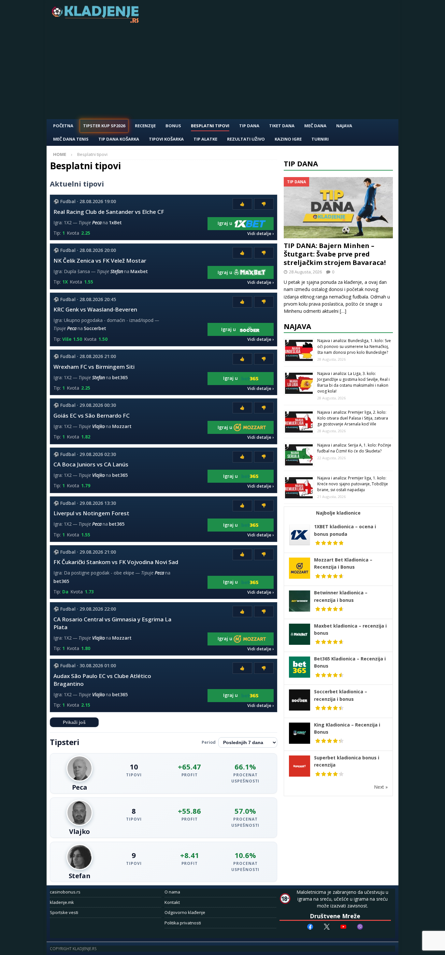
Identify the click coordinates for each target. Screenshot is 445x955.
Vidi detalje (259, 233)
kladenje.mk (62, 902)
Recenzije (145, 126)
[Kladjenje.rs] (97, 21)
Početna (63, 126)
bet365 (120, 377)
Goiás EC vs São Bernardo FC (91, 415)
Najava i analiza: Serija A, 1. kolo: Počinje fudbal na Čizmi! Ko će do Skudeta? (354, 448)
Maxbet (139, 271)
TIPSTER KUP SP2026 (104, 126)
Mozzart (122, 426)
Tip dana (301, 163)
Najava (344, 126)
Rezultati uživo (246, 139)
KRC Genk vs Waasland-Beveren (95, 309)
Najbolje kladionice (338, 513)
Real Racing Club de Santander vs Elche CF (108, 211)
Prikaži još (74, 722)
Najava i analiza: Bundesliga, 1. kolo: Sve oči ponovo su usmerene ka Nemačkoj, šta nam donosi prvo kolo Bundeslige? (354, 346)
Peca (97, 222)
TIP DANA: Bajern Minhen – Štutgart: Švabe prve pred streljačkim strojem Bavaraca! (335, 254)
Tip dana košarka (118, 139)
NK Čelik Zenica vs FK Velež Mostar (99, 260)
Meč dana (315, 126)
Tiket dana (281, 126)
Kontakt (172, 902)
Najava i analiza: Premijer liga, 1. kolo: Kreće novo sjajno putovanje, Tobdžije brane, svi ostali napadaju (352, 483)
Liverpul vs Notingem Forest (91, 513)
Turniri (320, 139)
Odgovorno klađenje (185, 912)
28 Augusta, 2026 (305, 272)
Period (209, 742)
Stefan (116, 271)
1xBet (115, 222)
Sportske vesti (64, 912)
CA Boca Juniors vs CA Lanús (90, 464)
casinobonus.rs (65, 892)
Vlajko (98, 426)
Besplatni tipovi (210, 126)
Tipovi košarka (166, 139)
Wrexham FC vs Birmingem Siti (94, 366)
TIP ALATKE (205, 139)
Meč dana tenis (71, 139)
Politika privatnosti (183, 923)
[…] (343, 311)
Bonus (173, 126)
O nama (172, 892)
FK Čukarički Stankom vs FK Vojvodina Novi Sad (115, 562)
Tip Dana (249, 126)
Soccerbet (95, 328)
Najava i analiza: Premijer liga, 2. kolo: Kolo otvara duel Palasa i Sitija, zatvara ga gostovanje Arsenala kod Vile (352, 418)
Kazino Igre (288, 139)
